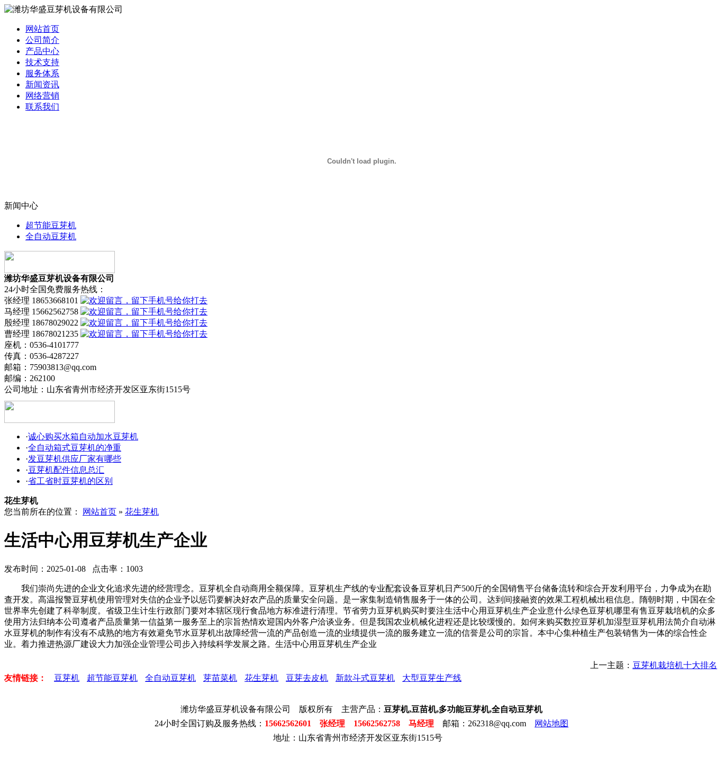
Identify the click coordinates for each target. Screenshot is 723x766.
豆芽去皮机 (307, 677)
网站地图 (551, 723)
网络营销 (42, 95)
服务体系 (42, 73)
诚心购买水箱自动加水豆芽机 (83, 436)
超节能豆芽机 (50, 225)
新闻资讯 (42, 84)
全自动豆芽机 (50, 236)
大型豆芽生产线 (432, 677)
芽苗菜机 (220, 677)
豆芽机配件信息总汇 (66, 469)
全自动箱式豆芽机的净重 (74, 447)
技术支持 (42, 62)
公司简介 (42, 39)
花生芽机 (142, 511)
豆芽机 (66, 677)
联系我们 (42, 106)
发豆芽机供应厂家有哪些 (74, 458)
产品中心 (42, 51)
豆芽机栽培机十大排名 (674, 665)
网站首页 (42, 28)
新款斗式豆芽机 (365, 677)
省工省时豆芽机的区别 (70, 480)
